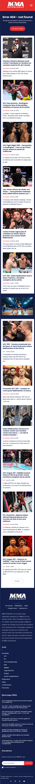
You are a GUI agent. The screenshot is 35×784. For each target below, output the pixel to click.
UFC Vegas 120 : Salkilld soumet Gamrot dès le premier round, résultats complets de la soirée (16, 475)
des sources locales (8, 638)
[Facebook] (11, 781)
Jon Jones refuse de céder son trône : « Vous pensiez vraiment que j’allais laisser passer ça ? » (17, 191)
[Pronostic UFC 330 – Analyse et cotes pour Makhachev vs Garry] (17, 375)
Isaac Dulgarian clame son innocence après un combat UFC (17, 701)
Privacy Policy (19, 767)
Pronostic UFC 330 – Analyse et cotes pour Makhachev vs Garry (17, 389)
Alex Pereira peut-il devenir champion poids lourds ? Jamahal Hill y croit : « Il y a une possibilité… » (17, 713)
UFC (4, 351)
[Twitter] (20, 781)
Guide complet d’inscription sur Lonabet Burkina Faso (15, 736)
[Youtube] (24, 781)
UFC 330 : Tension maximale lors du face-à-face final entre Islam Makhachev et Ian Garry (17, 346)
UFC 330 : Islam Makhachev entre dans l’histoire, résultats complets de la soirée (17, 278)
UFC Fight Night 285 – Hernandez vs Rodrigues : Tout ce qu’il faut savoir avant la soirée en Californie (17, 148)
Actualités (6, 68)
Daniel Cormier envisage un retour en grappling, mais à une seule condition (15, 730)
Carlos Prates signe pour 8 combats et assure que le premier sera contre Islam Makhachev (14, 235)
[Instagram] (15, 781)
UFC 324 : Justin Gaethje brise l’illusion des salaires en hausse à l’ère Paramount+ (16, 707)
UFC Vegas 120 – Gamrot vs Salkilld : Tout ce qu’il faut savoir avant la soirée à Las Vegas (17, 561)
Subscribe (28, 763)
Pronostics (6, 155)
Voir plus (16, 581)
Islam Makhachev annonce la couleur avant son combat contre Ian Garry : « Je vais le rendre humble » (16, 432)
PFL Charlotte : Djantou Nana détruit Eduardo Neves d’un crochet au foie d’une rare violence (15, 518)
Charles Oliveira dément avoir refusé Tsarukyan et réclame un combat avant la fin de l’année (17, 63)
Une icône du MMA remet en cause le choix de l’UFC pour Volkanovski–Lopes (17, 725)
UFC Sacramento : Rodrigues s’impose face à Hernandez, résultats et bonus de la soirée (16, 105)
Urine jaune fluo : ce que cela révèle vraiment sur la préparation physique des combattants (17, 742)
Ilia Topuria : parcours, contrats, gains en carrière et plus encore (16, 719)
